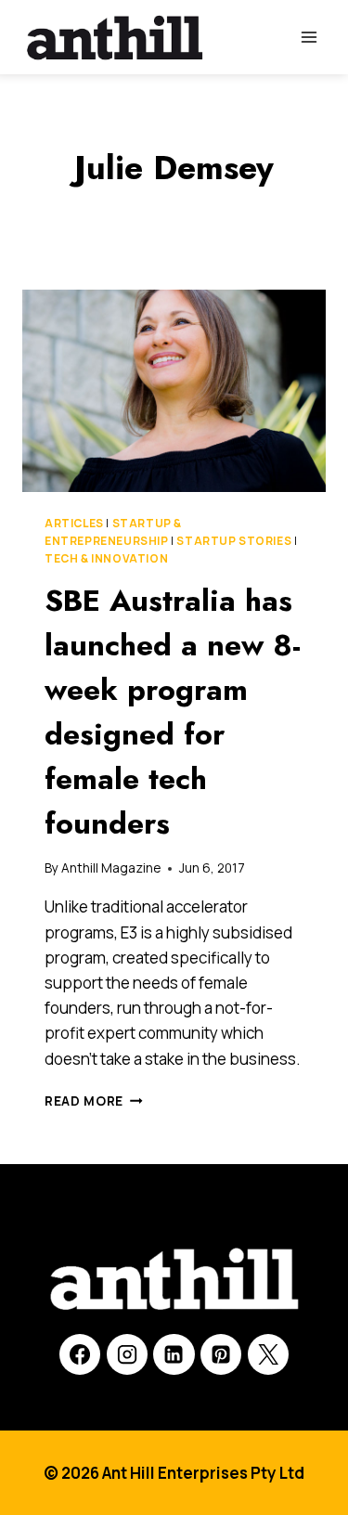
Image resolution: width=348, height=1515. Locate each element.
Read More (94, 1101)
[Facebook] (79, 1354)
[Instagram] (127, 1354)
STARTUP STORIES (233, 541)
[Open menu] (308, 36)
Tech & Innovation (106, 558)
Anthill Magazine (111, 868)
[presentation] (174, 391)
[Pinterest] (220, 1354)
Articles (74, 523)
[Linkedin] (173, 1354)
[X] (268, 1354)
